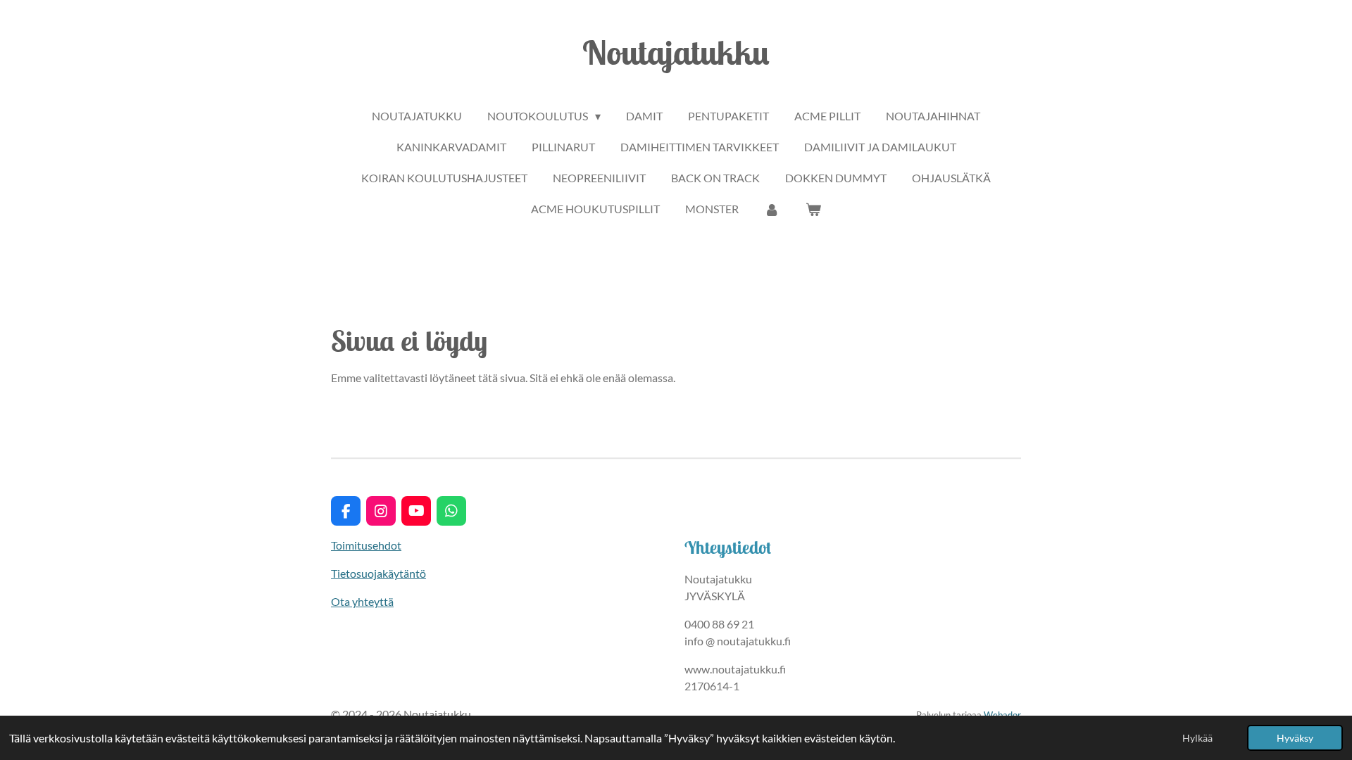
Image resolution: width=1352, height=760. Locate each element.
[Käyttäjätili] (772, 209)
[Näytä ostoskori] (813, 209)
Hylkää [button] (1197, 738)
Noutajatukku (676, 52)
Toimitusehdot (366, 545)
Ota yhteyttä (362, 601)
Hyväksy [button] (1295, 738)
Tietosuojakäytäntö (378, 573)
